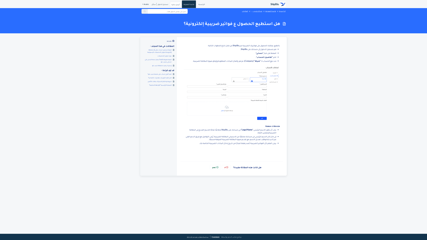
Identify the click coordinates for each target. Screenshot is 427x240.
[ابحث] (144, 11)
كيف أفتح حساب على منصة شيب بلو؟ (160, 74)
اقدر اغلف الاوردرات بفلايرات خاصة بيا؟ (160, 78)
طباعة (169, 41)
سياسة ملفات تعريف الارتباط (197, 237)
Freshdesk (216, 237)
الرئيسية (201, 4)
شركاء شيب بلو (256, 11)
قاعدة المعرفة (188, 4)
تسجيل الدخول (162, 4)
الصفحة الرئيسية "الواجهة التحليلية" (160, 85)
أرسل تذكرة (175, 4)
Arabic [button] (146, 4)
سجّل (154, 4)
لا (225, 167)
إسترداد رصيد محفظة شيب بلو (162, 65)
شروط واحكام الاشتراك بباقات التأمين (160, 81)
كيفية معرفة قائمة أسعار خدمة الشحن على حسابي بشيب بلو (158, 60)
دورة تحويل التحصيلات (164, 56)
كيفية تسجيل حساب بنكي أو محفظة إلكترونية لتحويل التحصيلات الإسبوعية (159, 51)
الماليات (245, 11)
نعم (214, 167)
